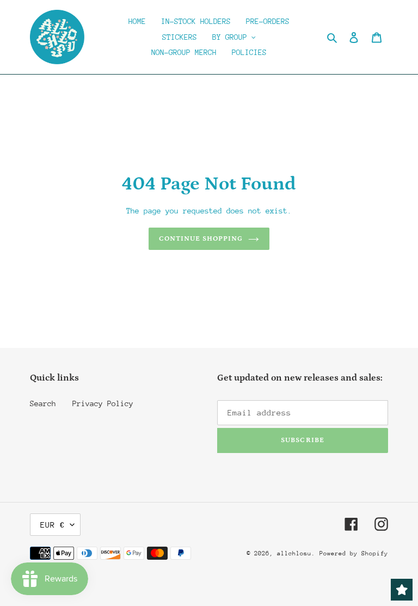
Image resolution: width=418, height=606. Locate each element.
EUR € (52, 524)
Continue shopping (201, 239)
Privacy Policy (102, 403)
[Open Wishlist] (402, 590)
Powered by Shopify (353, 553)
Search (43, 403)
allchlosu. (296, 553)
